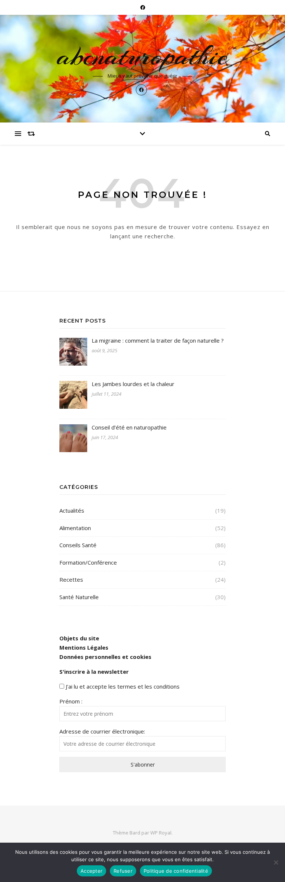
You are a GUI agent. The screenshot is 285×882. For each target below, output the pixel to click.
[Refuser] (275, 862)
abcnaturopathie (142, 56)
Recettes (71, 579)
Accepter (91, 871)
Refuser (123, 871)
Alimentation (75, 528)
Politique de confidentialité (176, 871)
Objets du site (79, 638)
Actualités (71, 510)
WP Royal (160, 832)
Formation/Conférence (88, 562)
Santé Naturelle (79, 597)
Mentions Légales (83, 647)
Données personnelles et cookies (105, 656)
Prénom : (70, 701)
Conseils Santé (77, 545)
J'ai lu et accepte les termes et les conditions (123, 686)
